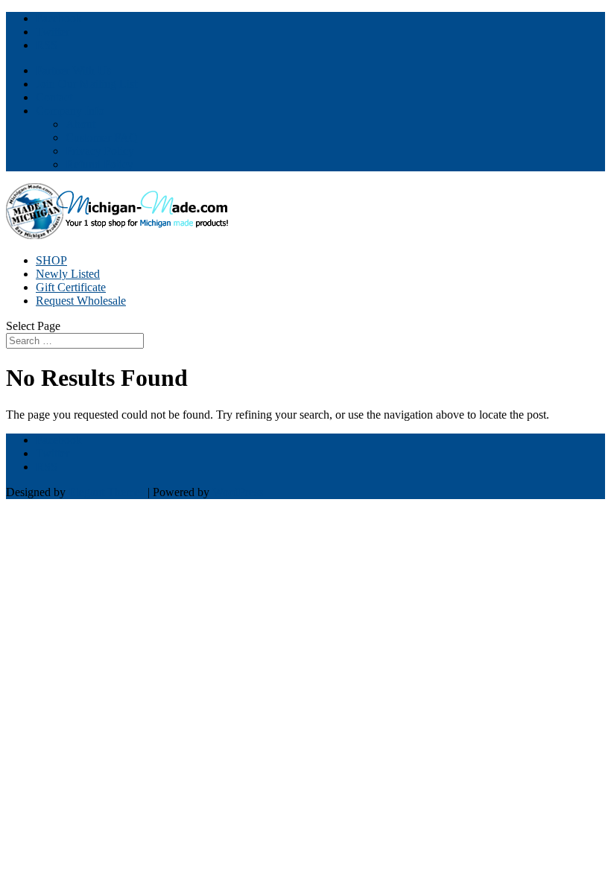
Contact (54, 97)
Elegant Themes (107, 492)
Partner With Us (73, 70)
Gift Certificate (71, 287)
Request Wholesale (81, 300)
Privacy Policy (100, 151)
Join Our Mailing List (86, 83)
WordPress (237, 492)
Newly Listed (68, 273)
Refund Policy (99, 164)
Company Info (70, 110)
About (80, 124)
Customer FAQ (102, 137)
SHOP (51, 260)
